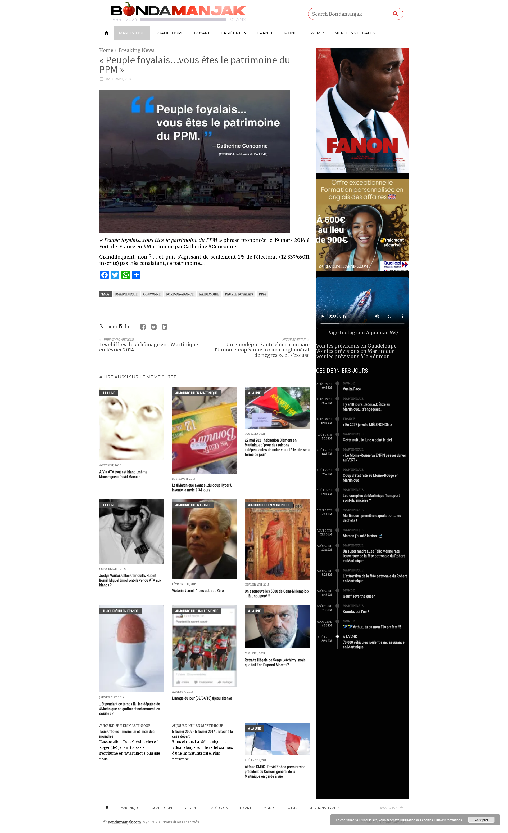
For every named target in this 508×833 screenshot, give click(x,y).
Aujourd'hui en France (193, 505)
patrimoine (209, 294)
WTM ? (317, 33)
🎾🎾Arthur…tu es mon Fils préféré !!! (372, 627)
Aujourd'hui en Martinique (196, 393)
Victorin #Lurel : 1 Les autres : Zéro (198, 591)
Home (106, 50)
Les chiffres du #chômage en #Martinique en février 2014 (148, 347)
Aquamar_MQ (382, 332)
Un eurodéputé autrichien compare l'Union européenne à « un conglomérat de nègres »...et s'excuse (262, 349)
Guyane (202, 33)
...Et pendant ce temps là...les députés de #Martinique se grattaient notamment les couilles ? (129, 709)
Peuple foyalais (239, 294)
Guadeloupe (169, 33)
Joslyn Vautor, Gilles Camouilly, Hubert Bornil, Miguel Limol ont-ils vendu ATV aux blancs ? (130, 580)
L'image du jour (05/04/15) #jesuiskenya (202, 698)
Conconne (152, 294)
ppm (262, 294)
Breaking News (137, 50)
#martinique (126, 294)
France (265, 33)
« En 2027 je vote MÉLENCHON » (367, 424)
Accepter (481, 819)
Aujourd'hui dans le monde (196, 611)
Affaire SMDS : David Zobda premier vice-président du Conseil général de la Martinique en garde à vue (275, 771)
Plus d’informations (448, 820)
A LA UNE (108, 393)
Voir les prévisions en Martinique (355, 351)
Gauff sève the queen (359, 596)
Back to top (388, 807)
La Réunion (234, 33)
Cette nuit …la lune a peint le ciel (367, 440)
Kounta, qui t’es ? (356, 611)
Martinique (132, 33)
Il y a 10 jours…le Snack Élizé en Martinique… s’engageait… (366, 407)
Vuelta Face (352, 389)
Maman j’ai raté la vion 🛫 (363, 535)
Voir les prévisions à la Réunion (353, 356)
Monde (292, 33)
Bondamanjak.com (124, 822)
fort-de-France (180, 294)
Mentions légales (354, 33)
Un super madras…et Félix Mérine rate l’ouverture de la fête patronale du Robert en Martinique (374, 556)
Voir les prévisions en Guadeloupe (356, 346)
